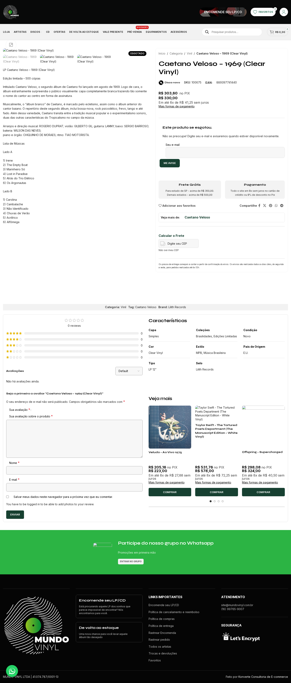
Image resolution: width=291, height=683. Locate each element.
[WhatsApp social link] (276, 206)
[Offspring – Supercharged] (263, 427)
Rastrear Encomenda (162, 632)
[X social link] (265, 206)
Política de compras (162, 618)
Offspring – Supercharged (262, 452)
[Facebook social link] (259, 206)
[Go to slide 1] (211, 501)
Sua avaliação (19, 409)
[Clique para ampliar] (11, 45)
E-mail (14, 479)
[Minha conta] (284, 12)
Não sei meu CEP (169, 250)
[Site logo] (11, 11)
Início (162, 53)
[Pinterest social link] (270, 206)
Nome (14, 463)
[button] (170, 492)
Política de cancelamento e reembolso (174, 612)
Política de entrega (161, 625)
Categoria (176, 53)
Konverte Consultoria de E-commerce (263, 676)
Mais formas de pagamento (177, 106)
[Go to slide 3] (219, 501)
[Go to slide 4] (223, 501)
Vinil (189, 53)
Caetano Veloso (197, 217)
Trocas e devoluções (163, 653)
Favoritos (155, 660)
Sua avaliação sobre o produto (31, 416)
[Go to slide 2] (215, 501)
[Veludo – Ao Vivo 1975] (170, 427)
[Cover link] (223, 12)
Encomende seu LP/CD (164, 605)
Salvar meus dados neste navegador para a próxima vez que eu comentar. (63, 496)
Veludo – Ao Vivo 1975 (166, 452)
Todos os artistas (160, 646)
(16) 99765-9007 (232, 609)
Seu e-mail (173, 144)
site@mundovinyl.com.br (237, 605)
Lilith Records (177, 307)
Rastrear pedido (159, 639)
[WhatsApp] (12, 671)
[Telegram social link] (282, 206)
